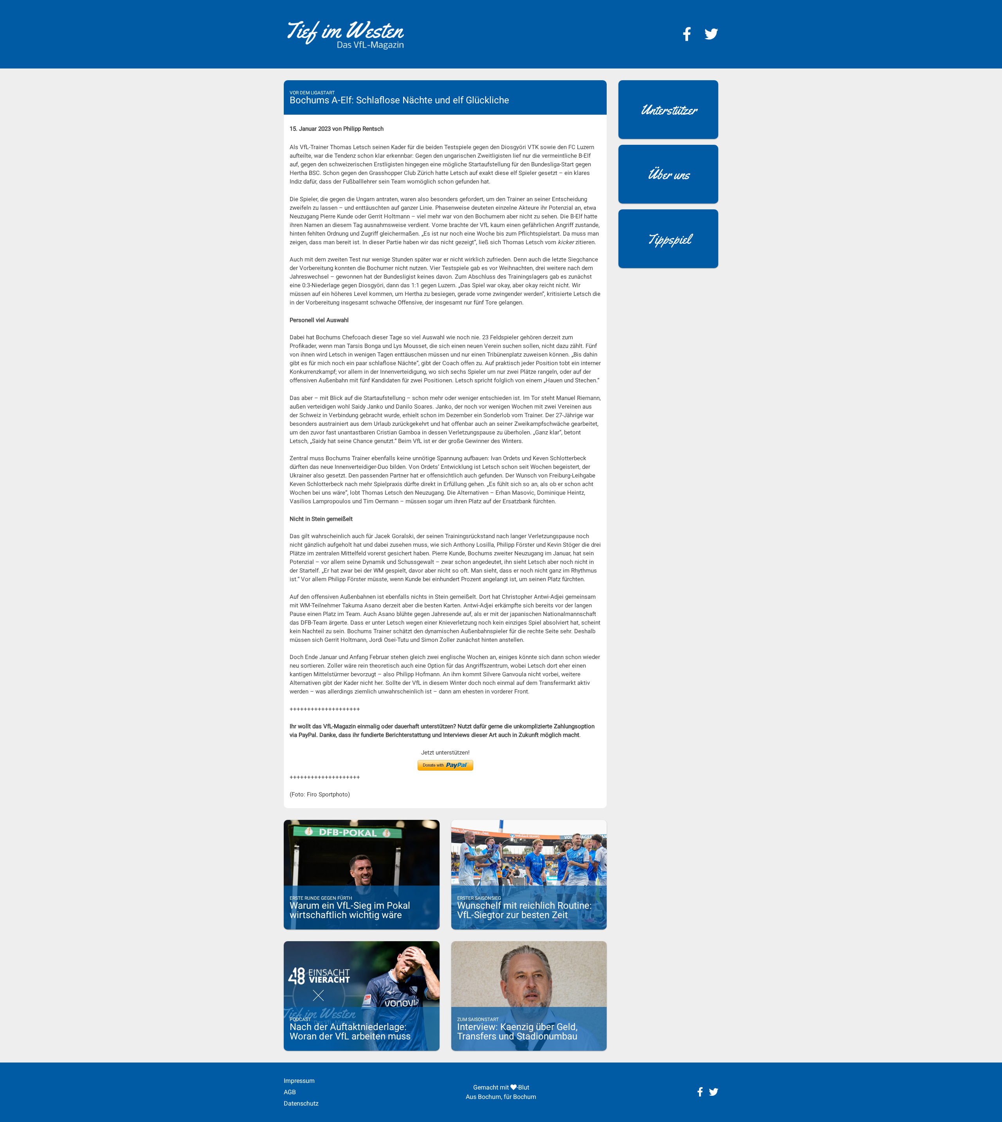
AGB (290, 1092)
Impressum (299, 1080)
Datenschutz (301, 1103)
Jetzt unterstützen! (445, 752)
